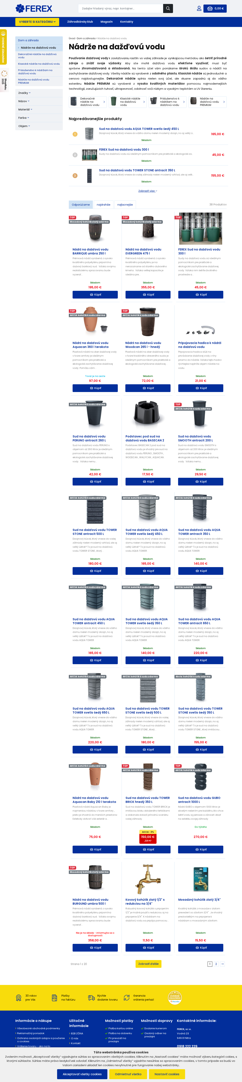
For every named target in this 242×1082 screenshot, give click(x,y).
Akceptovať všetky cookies (82, 1074)
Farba (22, 118)
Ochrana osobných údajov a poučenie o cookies (41, 1039)
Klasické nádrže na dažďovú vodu (39, 64)
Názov (22, 101)
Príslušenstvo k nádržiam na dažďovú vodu (35, 71)
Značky (23, 93)
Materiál (24, 109)
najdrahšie (103, 205)
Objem (22, 126)
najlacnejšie (125, 205)
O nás (74, 1038)
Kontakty (126, 22)
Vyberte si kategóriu (36, 22)
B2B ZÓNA (77, 1033)
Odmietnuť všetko (128, 1074)
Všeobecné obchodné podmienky (38, 1028)
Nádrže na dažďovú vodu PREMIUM (33, 81)
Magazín (107, 22)
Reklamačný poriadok (30, 1033)
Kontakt (75, 1043)
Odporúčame (81, 205)
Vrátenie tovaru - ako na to (33, 1046)
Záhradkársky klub (80, 22)
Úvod (72, 38)
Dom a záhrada (28, 40)
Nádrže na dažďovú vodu (38, 48)
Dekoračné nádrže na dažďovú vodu (37, 55)
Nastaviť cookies (167, 1074)
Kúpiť (97, 294)
